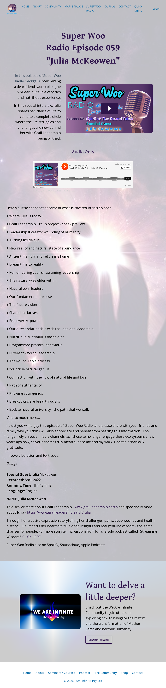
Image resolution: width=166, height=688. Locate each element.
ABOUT (37, 6)
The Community (105, 673)
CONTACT (125, 6)
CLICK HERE (31, 537)
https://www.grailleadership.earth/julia (59, 512)
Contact (137, 673)
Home (27, 673)
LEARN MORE (98, 640)
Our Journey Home (40, 191)
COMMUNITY (53, 6)
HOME (25, 6)
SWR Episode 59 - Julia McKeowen (61, 191)
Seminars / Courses (61, 673)
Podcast (84, 673)
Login (156, 8)
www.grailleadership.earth (96, 507)
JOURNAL (109, 6)
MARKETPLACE (74, 6)
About (40, 673)
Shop (124, 673)
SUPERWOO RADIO (93, 9)
